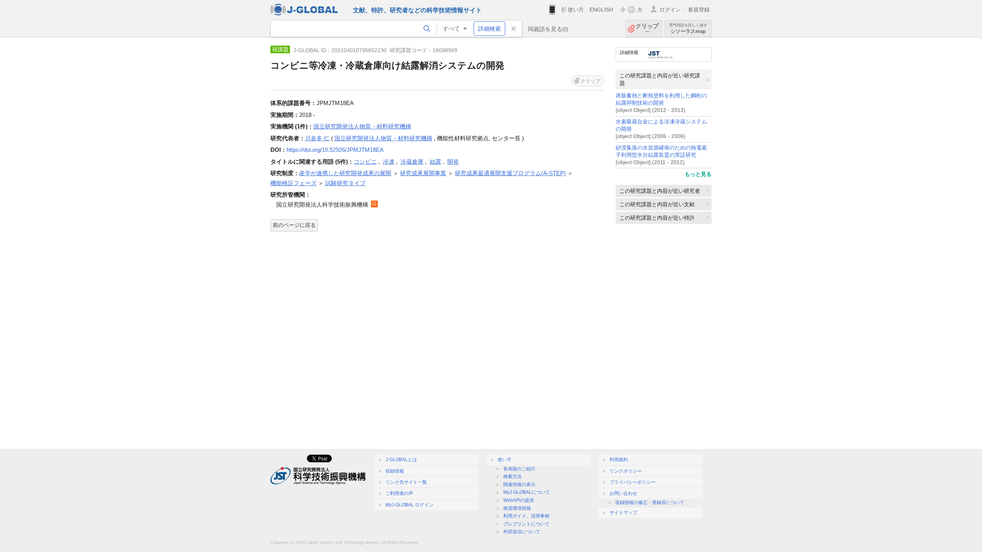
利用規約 (619, 459)
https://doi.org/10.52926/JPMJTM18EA (335, 149)
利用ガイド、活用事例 (526, 516)
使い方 (576, 10)
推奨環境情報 (517, 508)
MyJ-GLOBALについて (526, 492)
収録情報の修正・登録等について (649, 502)
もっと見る (698, 174)
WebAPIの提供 (518, 500)
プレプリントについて (526, 524)
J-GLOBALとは (401, 459)
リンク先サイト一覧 (406, 482)
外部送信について (521, 531)
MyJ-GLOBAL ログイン (409, 505)
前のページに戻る (294, 225)
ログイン (670, 10)
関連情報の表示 (519, 484)
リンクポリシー (626, 471)
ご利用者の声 (399, 493)
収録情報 (395, 471)
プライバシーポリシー (633, 482)
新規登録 (699, 10)
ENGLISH (601, 10)
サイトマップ (623, 512)
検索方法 (512, 476)
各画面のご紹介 (519, 469)
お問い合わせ (623, 493)
